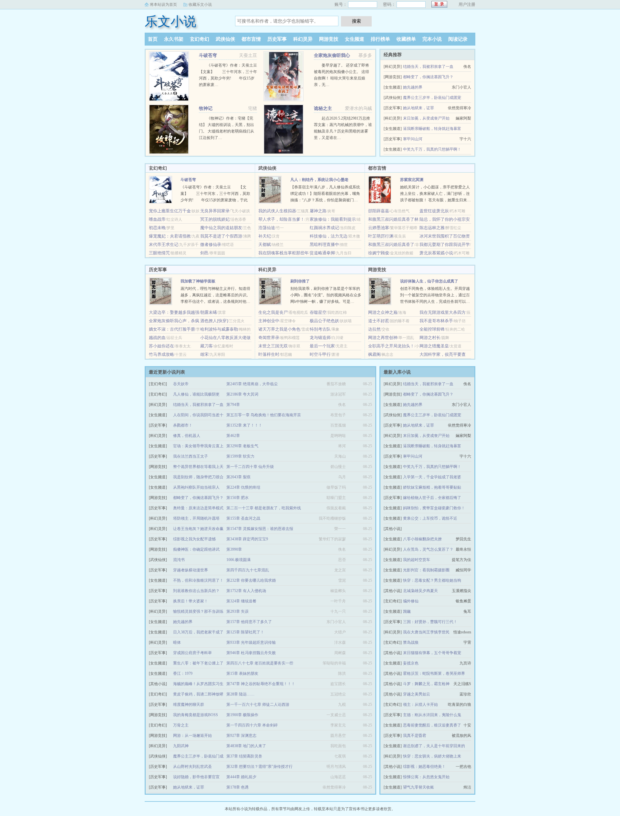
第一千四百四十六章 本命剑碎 (252, 725)
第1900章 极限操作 (242, 715)
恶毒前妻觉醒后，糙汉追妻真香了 (432, 725)
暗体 (177, 642)
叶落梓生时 (268, 354)
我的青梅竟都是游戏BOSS (195, 715)
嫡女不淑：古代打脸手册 (172, 329)
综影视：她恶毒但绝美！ (424, 766)
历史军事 (277, 39)
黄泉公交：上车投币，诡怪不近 (430, 518)
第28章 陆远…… (240, 694)
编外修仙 (410, 601)
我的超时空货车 (416, 559)
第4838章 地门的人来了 (246, 746)
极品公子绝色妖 (324, 320)
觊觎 (407, 611)
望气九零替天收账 (418, 787)
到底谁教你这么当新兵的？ (196, 590)
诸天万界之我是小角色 (279, 329)
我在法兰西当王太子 (190, 456)
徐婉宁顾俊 (378, 252)
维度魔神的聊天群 (188, 704)
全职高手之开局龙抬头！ (391, 346)
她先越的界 (412, 87)
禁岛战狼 (410, 642)
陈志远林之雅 (432, 227)
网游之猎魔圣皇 (434, 346)
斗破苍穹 (208, 55)
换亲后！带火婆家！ (190, 601)
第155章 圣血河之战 (243, 518)
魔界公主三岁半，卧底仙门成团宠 (432, 97)
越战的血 (157, 337)
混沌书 (179, 559)
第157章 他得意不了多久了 (249, 622)
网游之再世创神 (383, 337)
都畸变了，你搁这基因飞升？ (428, 77)
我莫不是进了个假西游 (221, 236)
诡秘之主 (323, 108)
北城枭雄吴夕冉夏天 (420, 590)
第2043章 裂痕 (238, 477)
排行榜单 (380, 39)
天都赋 (264, 244)
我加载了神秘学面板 (198, 281)
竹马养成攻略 (161, 354)
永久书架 (173, 39)
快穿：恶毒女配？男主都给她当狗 (432, 580)
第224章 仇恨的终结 (243, 487)
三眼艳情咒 (159, 252)
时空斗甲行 (320, 354)
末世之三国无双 (273, 346)
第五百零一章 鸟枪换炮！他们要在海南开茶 (263, 415)
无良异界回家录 (215, 210)
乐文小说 (170, 21)
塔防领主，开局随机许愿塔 (196, 518)
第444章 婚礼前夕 (241, 777)
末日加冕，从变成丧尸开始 (426, 118)
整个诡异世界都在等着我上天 (198, 466)
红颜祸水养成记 (324, 227)
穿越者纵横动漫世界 (190, 570)
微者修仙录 (210, 244)
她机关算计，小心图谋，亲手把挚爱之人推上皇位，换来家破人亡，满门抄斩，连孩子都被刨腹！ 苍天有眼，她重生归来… (435, 193)
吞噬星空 (318, 312)
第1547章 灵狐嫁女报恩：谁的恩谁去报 (259, 528)
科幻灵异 (303, 39)
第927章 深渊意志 (241, 735)
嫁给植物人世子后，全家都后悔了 (432, 497)
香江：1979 (182, 673)
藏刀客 (206, 346)
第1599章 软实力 (240, 456)
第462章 (233, 435)
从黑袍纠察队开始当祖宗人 (196, 487)
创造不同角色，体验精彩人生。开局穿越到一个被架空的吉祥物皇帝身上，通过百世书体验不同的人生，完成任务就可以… (435, 295)
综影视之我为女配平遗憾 (194, 539)
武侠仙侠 (225, 39)
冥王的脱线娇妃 (215, 219)
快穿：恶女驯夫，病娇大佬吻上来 (432, 756)
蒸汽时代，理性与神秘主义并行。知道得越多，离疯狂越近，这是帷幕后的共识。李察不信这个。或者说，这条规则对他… (215, 295)
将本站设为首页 (163, 4)
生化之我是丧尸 (273, 312)
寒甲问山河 (412, 139)
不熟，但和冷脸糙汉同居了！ (198, 580)
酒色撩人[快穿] (214, 320)
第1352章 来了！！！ (244, 425)
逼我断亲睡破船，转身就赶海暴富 (432, 128)
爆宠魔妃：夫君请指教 (170, 236)
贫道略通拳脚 (322, 252)
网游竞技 (328, 39)
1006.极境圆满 (238, 559)
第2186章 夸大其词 (242, 394)
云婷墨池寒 (378, 227)
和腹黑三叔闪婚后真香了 (391, 244)
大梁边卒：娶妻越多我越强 (174, 312)
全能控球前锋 (432, 329)
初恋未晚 (157, 227)
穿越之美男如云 (416, 694)
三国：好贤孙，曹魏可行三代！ (430, 622)
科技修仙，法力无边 (328, 236)
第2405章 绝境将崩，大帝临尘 (252, 384)
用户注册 (467, 4)
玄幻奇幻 (199, 39)
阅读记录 (458, 39)
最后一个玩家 (322, 346)
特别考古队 (320, 329)
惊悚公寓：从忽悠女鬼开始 (426, 777)
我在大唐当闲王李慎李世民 (426, 632)
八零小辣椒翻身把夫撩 (422, 539)
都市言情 (251, 39)
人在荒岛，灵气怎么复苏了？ (428, 549)
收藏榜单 (406, 39)
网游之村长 (429, 337)
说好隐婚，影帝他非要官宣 (196, 777)
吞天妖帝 (181, 384)
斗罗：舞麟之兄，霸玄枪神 (426, 684)
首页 (153, 39)
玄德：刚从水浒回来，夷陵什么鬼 (432, 715)
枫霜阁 (374, 354)
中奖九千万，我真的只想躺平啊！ (432, 149)
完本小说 (432, 39)
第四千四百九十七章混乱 (247, 570)
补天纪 (264, 236)
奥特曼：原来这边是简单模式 (198, 508)
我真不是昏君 (414, 735)
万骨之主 (181, 725)
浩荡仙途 (266, 227)
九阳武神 (181, 746)
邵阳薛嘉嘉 (378, 210)
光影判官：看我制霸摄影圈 (426, 570)
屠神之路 (318, 210)
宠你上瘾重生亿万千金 (170, 210)
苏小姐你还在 (161, 346)
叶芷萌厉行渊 (380, 236)
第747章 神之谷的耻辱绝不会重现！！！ (260, 684)
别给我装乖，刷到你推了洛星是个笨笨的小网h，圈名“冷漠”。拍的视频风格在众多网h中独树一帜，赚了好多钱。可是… (325, 295)
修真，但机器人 (186, 435)
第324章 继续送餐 (241, 601)
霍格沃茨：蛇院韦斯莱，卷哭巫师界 (434, 673)
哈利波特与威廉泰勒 (219, 329)
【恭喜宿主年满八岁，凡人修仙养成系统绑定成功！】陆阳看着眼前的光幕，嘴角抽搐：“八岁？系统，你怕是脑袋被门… (325, 193)
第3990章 (234, 549)
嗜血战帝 (157, 219)
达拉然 (374, 329)
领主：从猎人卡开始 (420, 704)
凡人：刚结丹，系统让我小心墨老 (319, 179)
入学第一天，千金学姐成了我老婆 (432, 477)
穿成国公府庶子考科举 (192, 653)
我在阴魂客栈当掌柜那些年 (283, 252)
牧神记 (205, 108)
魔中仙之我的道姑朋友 (221, 227)
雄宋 (204, 354)
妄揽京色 (410, 663)
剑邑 (204, 252)
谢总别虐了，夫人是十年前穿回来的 (434, 746)
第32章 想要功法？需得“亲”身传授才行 (259, 766)
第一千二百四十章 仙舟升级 (250, 466)
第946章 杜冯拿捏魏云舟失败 (251, 653)
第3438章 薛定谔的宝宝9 (247, 539)
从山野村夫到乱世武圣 (192, 766)
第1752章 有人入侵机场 (246, 590)
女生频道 (354, 39)
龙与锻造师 (320, 337)
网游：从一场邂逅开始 (192, 735)
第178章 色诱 (237, 787)
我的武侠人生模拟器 (277, 210)
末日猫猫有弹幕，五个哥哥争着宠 (432, 653)
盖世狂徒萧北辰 (434, 210)
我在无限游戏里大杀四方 (442, 312)
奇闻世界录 (268, 337)
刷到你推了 (300, 281)
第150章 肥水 (237, 497)
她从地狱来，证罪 (418, 108)
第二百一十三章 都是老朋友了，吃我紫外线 (263, 508)
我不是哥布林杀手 (436, 320)
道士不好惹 (378, 320)
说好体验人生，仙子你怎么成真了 (429, 281)
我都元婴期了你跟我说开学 (444, 244)
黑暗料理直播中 (324, 244)
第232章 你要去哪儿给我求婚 (251, 580)
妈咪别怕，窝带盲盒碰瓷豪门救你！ (434, 508)
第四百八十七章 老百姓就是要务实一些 (259, 663)
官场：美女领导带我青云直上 (198, 446)
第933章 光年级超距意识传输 (251, 642)
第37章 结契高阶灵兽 (244, 756)
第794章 (233, 404)
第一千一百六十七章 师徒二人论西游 (257, 704)
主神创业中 (268, 320)
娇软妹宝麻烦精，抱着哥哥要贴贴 (432, 487)
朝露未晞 (208, 312)
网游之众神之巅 (383, 312)
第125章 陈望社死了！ (245, 632)
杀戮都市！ (182, 425)
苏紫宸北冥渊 (411, 179)
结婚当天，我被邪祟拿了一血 (428, 66)
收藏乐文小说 (200, 4)
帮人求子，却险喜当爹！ (281, 219)
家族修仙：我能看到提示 (333, 219)
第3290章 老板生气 (242, 446)
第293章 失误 (237, 611)
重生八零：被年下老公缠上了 (198, 663)
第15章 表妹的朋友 (242, 673)
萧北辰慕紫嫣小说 (436, 252)
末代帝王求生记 (163, 244)
